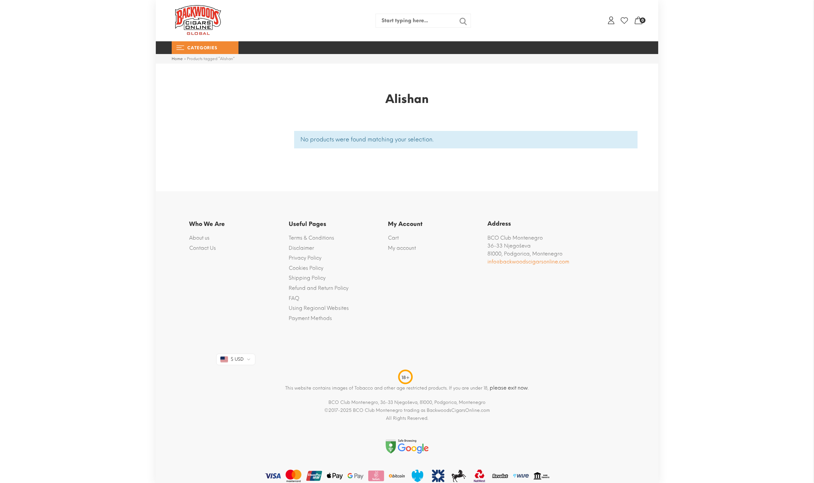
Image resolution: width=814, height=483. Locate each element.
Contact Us (202, 248)
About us (199, 238)
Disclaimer (301, 248)
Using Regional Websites (319, 308)
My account (402, 248)
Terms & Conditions (311, 238)
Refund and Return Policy (318, 288)
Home (177, 59)
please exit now (509, 388)
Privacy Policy (305, 258)
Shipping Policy (307, 278)
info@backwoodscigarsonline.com (528, 262)
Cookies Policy (306, 268)
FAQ (294, 298)
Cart (393, 238)
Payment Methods (310, 318)
